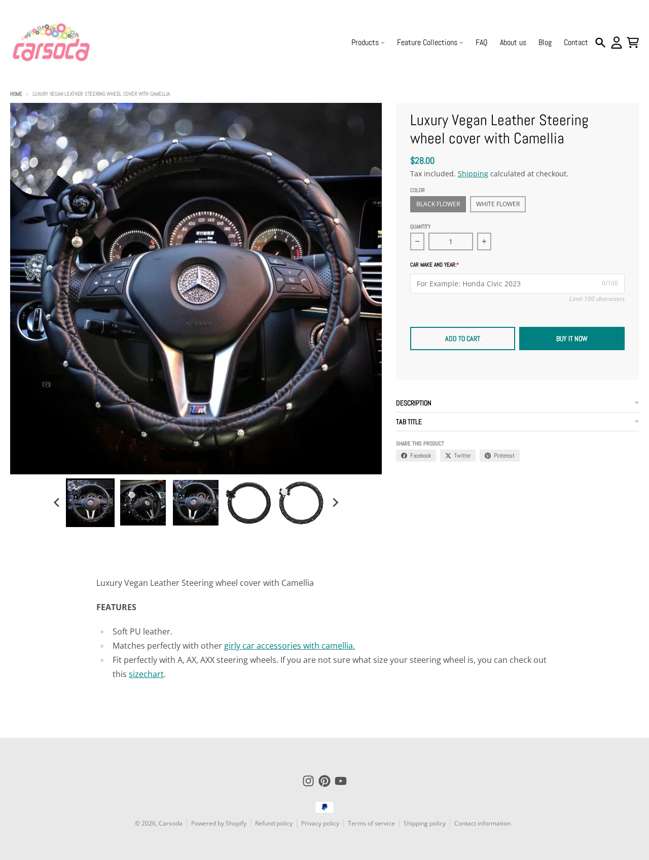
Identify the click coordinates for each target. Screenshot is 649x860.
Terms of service (371, 823)
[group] (90, 502)
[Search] (600, 42)
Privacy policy (320, 823)
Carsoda (171, 823)
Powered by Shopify (218, 823)
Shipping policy (425, 823)
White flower (498, 204)
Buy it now (572, 338)
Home (16, 93)
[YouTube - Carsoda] (341, 781)
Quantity (420, 226)
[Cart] (633, 42)
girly (233, 645)
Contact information (482, 823)
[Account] (616, 42)
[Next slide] (335, 503)
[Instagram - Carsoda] (308, 781)
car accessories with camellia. (298, 645)
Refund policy (274, 823)
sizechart (146, 674)
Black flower (438, 204)
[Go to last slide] (57, 503)
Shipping (473, 173)
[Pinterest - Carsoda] (324, 781)
